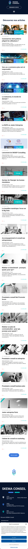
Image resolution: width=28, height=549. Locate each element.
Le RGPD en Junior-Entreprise (12, 125)
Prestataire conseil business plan (13, 386)
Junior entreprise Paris (10, 412)
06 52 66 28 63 (12, 497)
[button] (26, 524)
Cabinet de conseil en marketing (13, 439)
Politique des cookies (14, 547)
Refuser (14, 541)
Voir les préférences (14, 544)
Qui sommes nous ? (5, 520)
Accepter (14, 537)
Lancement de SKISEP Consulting (13, 153)
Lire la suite (24, 49)
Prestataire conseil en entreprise (13, 358)
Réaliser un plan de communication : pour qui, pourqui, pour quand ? (11, 329)
